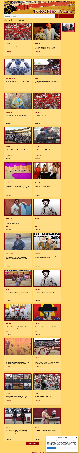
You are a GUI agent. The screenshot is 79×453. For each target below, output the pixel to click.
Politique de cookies (61, 450)
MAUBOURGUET (10, 78)
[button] (76, 437)
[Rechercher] (57, 16)
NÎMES (8, 358)
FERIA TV (9, 393)
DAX (36, 393)
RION (36, 78)
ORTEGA (37, 182)
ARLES (37, 147)
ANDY (8, 289)
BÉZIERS (37, 358)
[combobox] (29, 16)
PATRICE (8, 43)
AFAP (7, 182)
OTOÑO (8, 147)
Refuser (61, 448)
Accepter (52, 448)
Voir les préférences (71, 448)
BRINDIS (8, 324)
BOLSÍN (37, 43)
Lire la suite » (9, 51)
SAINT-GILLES (10, 112)
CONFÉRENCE (10, 253)
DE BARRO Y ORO (11, 219)
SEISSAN (37, 253)
